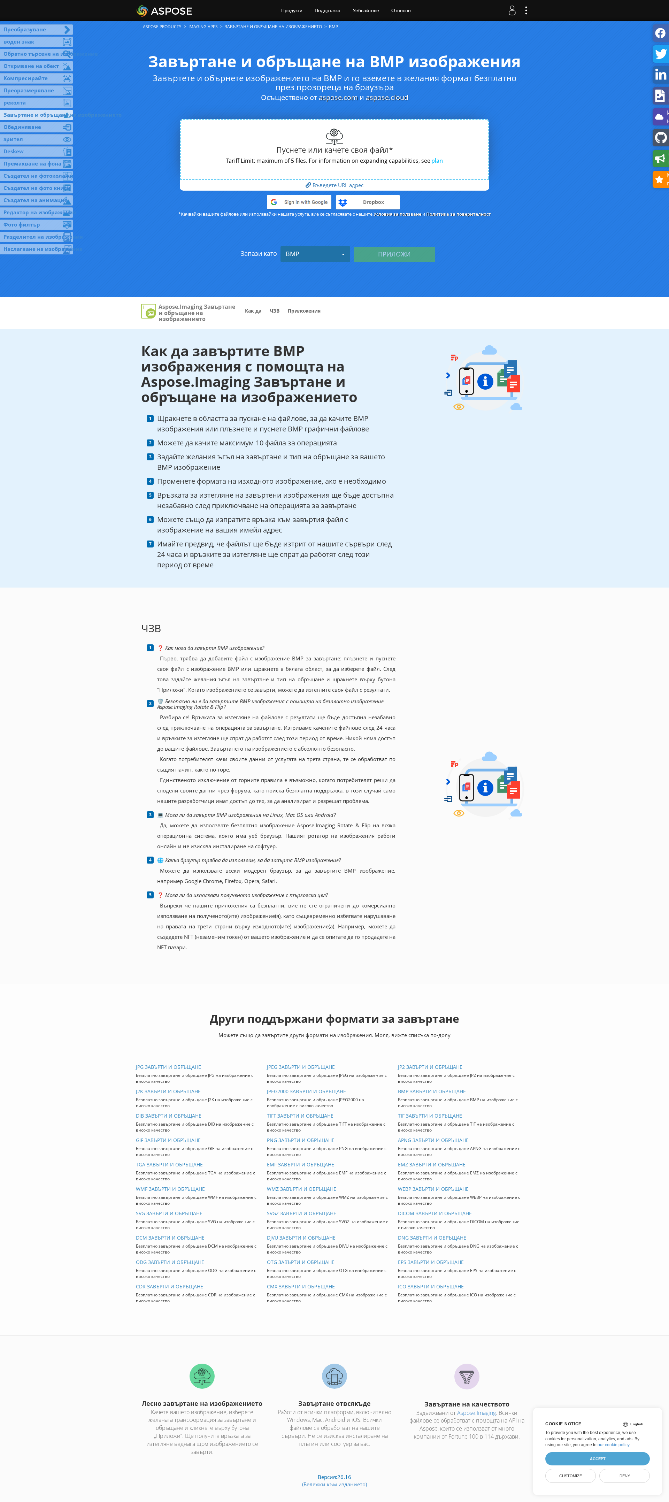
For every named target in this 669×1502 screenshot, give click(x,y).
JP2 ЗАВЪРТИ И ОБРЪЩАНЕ (430, 1067)
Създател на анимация (35, 200)
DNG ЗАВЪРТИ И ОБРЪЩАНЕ (432, 1237)
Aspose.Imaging (476, 1413)
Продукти (291, 10)
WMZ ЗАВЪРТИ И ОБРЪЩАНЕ (301, 1189)
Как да (253, 310)
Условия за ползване (397, 214)
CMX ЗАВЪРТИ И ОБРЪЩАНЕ (301, 1286)
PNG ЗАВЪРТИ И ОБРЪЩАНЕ (300, 1140)
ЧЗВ (274, 310)
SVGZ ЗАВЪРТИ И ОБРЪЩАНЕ (301, 1213)
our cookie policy (613, 1444)
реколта (14, 102)
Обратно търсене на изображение (38, 53)
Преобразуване (24, 29)
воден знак (18, 41)
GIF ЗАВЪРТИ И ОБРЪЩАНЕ (168, 1140)
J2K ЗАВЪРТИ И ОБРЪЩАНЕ (168, 1091)
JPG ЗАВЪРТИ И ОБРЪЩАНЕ (168, 1067)
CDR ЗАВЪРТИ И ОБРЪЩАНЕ (169, 1286)
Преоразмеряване (28, 90)
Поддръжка (327, 10)
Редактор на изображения (38, 212)
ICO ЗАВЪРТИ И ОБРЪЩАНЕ (431, 1286)
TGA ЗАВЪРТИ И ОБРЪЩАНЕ (169, 1164)
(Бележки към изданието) (334, 1484)
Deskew (13, 151)
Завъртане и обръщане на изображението (38, 114)
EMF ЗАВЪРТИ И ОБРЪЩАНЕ (300, 1164)
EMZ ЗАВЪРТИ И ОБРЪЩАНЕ (432, 1164)
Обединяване (22, 126)
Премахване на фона (32, 163)
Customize (570, 1476)
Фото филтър (21, 224)
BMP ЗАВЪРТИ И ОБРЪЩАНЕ (432, 1091)
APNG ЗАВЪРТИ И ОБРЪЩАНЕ (433, 1140)
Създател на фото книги (36, 187)
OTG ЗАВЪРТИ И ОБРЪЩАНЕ (300, 1262)
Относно (401, 10)
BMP (292, 254)
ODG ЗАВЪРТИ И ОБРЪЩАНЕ (170, 1262)
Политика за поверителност (458, 214)
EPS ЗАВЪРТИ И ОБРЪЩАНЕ (431, 1262)
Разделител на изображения (38, 236)
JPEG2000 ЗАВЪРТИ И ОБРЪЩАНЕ (306, 1091)
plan (437, 160)
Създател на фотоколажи (38, 175)
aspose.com (338, 97)
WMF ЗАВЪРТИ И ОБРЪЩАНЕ (170, 1189)
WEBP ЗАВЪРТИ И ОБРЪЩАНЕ (433, 1189)
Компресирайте (25, 78)
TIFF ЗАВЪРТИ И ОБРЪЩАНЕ (300, 1115)
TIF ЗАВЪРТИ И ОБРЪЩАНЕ (430, 1115)
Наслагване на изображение (38, 248)
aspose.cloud (387, 97)
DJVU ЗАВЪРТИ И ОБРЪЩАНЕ (301, 1237)
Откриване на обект (31, 65)
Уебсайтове (366, 10)
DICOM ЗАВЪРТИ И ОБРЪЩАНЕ (435, 1213)
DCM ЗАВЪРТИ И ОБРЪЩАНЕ (170, 1237)
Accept (598, 1459)
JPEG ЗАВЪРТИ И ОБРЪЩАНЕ (301, 1067)
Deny (625, 1476)
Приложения (304, 310)
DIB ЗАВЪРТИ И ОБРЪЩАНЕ (168, 1115)
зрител (13, 139)
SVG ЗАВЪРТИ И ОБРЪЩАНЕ (169, 1213)
